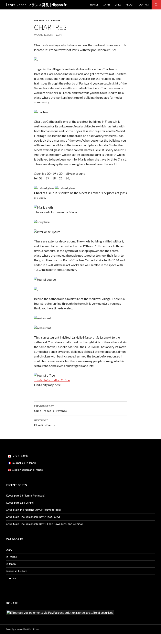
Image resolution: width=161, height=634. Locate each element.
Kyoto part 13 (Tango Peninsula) (25, 495)
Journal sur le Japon (23, 462)
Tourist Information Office (52, 380)
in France (40, 20)
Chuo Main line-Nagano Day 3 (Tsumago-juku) (33, 509)
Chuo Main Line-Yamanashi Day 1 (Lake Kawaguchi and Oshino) (44, 523)
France (94, 4)
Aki (60, 34)
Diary (9, 549)
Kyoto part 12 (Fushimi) (20, 502)
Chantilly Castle (44, 423)
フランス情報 (19, 456)
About (130, 4)
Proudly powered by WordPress (22, 629)
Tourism (54, 20)
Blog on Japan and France (27, 469)
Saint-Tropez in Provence (50, 408)
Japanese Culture (16, 571)
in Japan (11, 563)
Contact (144, 4)
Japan (106, 4)
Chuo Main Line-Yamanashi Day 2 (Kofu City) (33, 516)
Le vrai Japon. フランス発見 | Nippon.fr (36, 5)
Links (118, 4)
